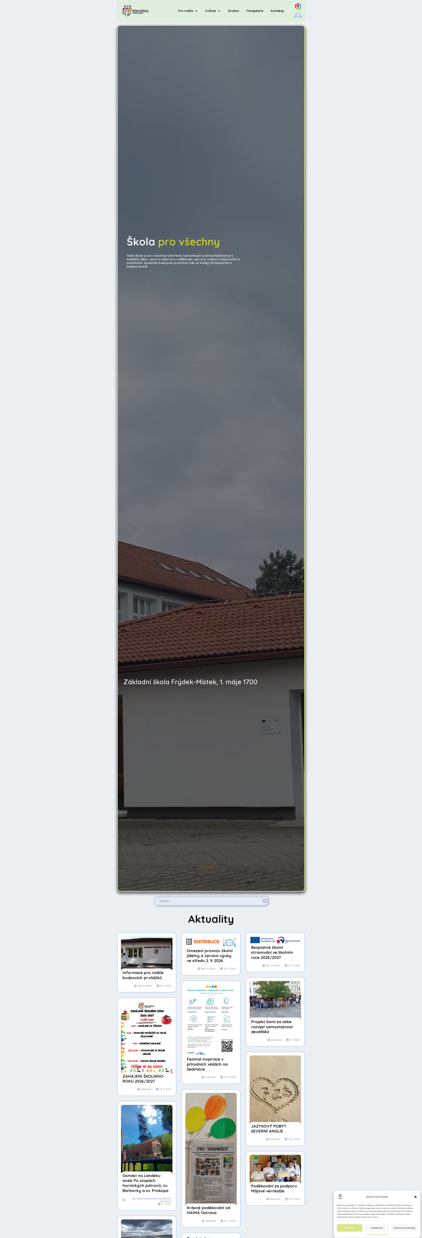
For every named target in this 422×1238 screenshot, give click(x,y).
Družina (233, 11)
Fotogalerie (254, 11)
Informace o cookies (377, 1234)
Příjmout (350, 1227)
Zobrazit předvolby (404, 1227)
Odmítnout (377, 1227)
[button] (415, 1196)
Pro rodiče (185, 11)
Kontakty (277, 11)
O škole (210, 11)
